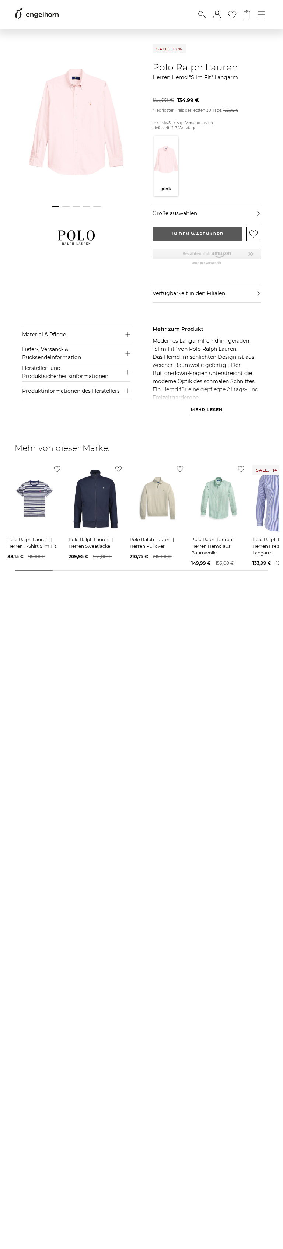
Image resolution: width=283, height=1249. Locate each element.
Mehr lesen (207, 410)
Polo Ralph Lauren (195, 67)
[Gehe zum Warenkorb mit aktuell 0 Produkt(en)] (247, 14)
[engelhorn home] (37, 14)
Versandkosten (199, 122)
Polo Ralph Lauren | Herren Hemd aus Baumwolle (214, 546)
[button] (216, 14)
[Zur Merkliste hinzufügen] (253, 234)
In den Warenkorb (197, 234)
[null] (34, 499)
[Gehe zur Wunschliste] (232, 14)
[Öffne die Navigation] (261, 14)
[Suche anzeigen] (202, 14)
